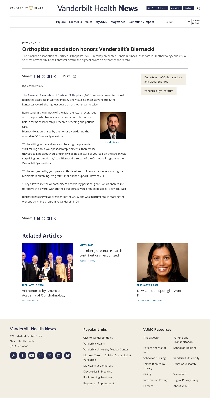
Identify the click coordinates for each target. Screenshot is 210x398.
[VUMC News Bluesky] (67, 355)
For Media (75, 22)
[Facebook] (22, 355)
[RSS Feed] (13, 355)
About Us (175, 8)
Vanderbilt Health (94, 343)
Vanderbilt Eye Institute (158, 91)
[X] (49, 355)
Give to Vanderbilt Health (98, 337)
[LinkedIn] (58, 355)
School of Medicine (185, 348)
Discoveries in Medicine (97, 371)
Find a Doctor (151, 337)
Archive (188, 8)
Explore (61, 22)
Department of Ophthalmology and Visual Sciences (163, 79)
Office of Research (184, 364)
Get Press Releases (157, 8)
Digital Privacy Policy (186, 380)
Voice (88, 22)
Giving (147, 374)
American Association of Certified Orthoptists (55, 95)
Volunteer (179, 374)
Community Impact (141, 22)
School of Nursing (154, 358)
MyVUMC (101, 22)
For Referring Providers (97, 377)
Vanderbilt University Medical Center (105, 349)
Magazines (118, 22)
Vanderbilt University (186, 358)
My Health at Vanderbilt (98, 365)
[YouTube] (31, 355)
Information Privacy (155, 380)
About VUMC (181, 386)
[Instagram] (40, 355)
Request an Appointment (98, 383)
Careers (148, 386)
